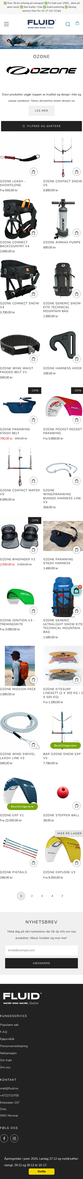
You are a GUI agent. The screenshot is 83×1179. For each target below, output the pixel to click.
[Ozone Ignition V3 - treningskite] (20, 597)
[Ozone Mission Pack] (20, 666)
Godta (42, 1171)
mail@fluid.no (9, 1088)
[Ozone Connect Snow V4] (20, 280)
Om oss (5, 1067)
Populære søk (9, 1025)
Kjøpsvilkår (7, 1039)
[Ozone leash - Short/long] (20, 158)
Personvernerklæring (14, 1046)
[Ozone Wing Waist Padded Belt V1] (20, 345)
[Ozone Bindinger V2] (20, 536)
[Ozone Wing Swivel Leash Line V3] (20, 731)
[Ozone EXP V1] (20, 792)
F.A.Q (3, 1032)
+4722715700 (9, 1095)
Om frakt (6, 1060)
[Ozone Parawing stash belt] (20, 406)
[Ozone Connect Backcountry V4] (20, 219)
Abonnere (41, 963)
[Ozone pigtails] (20, 849)
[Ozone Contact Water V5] (20, 467)
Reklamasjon (8, 1053)
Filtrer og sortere (44, 126)
